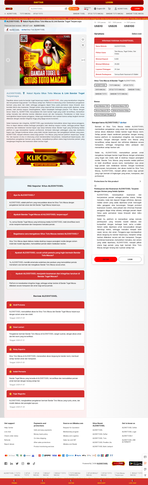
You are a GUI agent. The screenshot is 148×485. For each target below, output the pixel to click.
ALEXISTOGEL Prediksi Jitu (102, 442)
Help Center (8, 427)
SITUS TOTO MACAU (106, 474)
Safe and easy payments (43, 430)
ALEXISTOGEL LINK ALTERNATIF (129, 441)
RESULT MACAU (46, 474)
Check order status (11, 436)
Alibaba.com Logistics (71, 436)
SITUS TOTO (27, 474)
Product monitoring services (44, 446)
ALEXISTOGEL (15, 30)
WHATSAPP (101, 483)
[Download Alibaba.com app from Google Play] (136, 463)
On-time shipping (40, 438)
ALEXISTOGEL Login (129, 432)
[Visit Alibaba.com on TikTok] (34, 463)
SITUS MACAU (36, 474)
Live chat (7, 432)
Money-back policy (41, 434)
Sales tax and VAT (69, 440)
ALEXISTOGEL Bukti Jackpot (103, 446)
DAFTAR (38, 2)
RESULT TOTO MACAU (60, 474)
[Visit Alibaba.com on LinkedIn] (11, 463)
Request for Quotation (71, 427)
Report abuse (9, 444)
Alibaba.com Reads (70, 444)
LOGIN (109, 2)
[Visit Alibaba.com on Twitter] (17, 463)
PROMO (14, 483)
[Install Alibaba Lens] (145, 463)
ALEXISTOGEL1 (127, 436)
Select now (136, 34)
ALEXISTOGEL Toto (100, 438)
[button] (66, 8)
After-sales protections (42, 442)
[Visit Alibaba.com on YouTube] (28, 463)
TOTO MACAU (17, 474)
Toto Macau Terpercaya (120, 474)
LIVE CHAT (132, 483)
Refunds (7, 440)
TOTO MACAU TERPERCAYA (74, 474)
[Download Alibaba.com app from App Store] (118, 463)
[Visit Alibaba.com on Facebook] (5, 463)
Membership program (71, 432)
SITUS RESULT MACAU (92, 474)
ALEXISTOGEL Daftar (100, 434)
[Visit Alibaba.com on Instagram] (22, 463)
